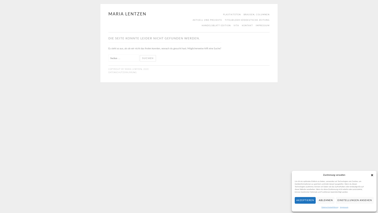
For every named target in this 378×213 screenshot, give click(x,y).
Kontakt (247, 26)
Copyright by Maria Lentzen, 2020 (128, 69)
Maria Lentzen (127, 14)
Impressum (344, 207)
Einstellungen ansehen (355, 200)
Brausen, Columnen (257, 15)
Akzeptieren (305, 200)
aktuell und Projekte (207, 20)
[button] (372, 175)
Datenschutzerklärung (329, 207)
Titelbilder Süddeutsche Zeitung (247, 20)
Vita (236, 26)
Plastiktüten (232, 15)
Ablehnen (326, 200)
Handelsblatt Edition (216, 26)
